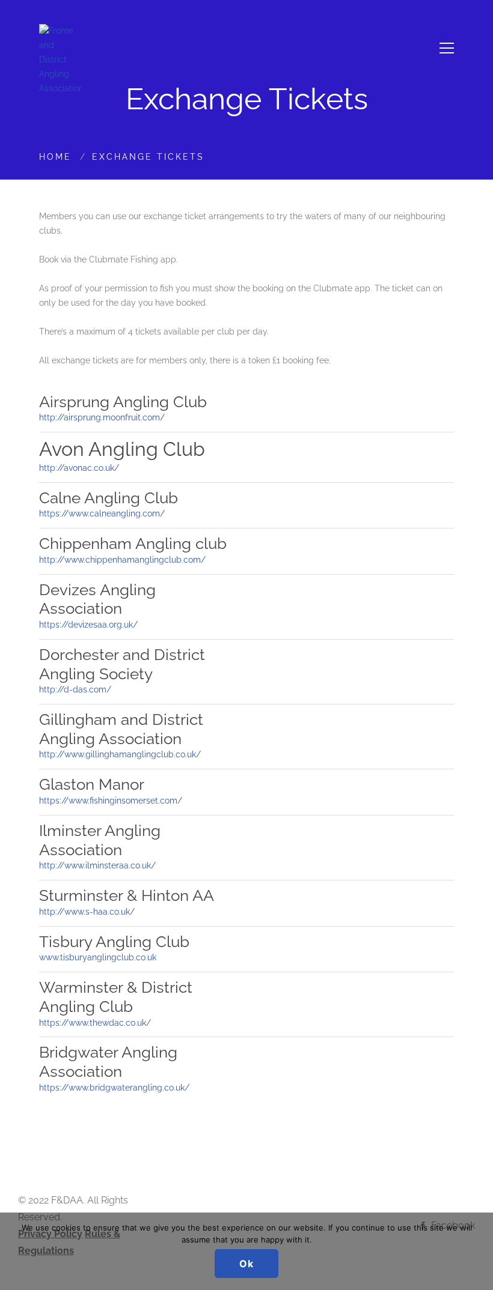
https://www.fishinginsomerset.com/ (110, 800)
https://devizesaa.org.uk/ (88, 624)
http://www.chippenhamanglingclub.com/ (122, 560)
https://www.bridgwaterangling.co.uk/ (114, 1087)
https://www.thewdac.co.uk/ (95, 1023)
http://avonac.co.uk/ (79, 468)
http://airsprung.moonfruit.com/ (102, 417)
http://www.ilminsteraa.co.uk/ (97, 865)
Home (55, 157)
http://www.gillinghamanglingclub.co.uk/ (120, 754)
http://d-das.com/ (75, 689)
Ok (246, 1264)
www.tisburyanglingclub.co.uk (97, 957)
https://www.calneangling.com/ (102, 513)
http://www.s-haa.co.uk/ (87, 911)
